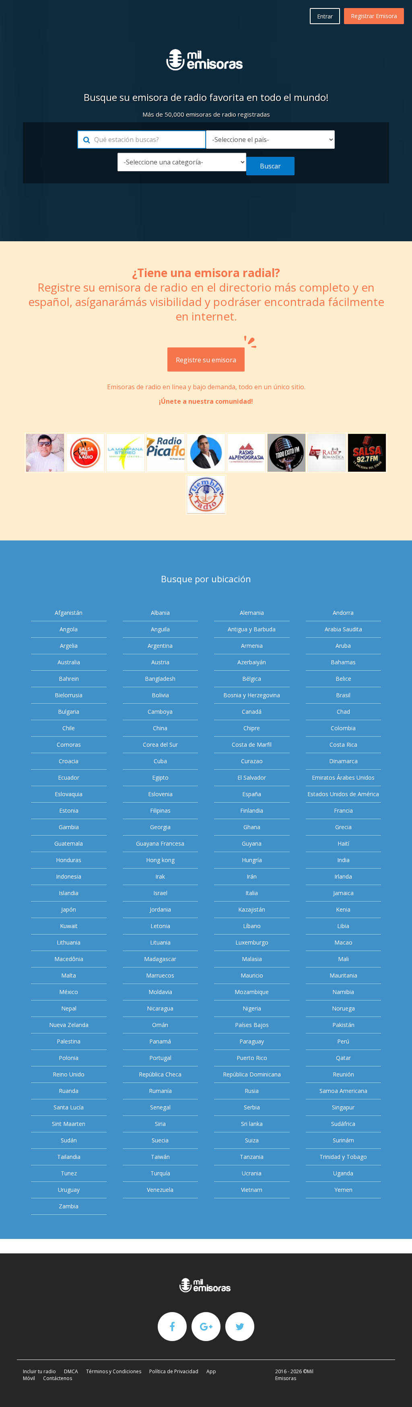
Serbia (252, 1107)
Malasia (252, 959)
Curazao (252, 761)
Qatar (343, 1058)
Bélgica (251, 678)
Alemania (252, 612)
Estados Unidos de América (343, 794)
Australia (69, 662)
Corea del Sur (160, 744)
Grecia (343, 827)
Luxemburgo (251, 942)
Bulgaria (68, 711)
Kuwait (69, 926)
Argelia (69, 645)
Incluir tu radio (39, 1371)
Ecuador (68, 777)
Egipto (160, 777)
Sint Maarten (68, 1124)
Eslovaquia (68, 794)
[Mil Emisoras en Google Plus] (206, 1326)
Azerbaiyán (251, 662)
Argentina (160, 645)
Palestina (68, 1041)
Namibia (343, 992)
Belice (343, 678)
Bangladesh (160, 678)
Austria (160, 662)
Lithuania (68, 942)
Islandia (68, 893)
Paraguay (251, 1041)
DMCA (71, 1371)
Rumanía (160, 1091)
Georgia (160, 827)
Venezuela (160, 1189)
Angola (69, 629)
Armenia (252, 645)
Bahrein (69, 678)
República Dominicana (252, 1074)
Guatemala (68, 843)
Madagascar (160, 959)
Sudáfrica (343, 1124)
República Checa (160, 1074)
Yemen (343, 1189)
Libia (343, 926)
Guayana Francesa (160, 843)
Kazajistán (251, 909)
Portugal (160, 1058)
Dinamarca (343, 761)
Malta (68, 975)
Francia (343, 810)
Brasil (343, 695)
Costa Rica (343, 744)
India (343, 860)
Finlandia (251, 810)
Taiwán (160, 1157)
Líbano (252, 926)
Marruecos (160, 975)
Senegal (160, 1107)
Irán (252, 876)
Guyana (252, 843)
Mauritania (343, 975)
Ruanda (68, 1091)
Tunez (69, 1173)
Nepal (68, 1008)
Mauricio (252, 975)
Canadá (252, 711)
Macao (343, 942)
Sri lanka (252, 1124)
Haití (343, 843)
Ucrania (252, 1173)
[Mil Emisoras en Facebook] (172, 1326)
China (160, 728)
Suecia (160, 1140)
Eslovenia (160, 794)
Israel (160, 893)
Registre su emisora (206, 359)
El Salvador (251, 777)
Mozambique (252, 992)
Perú (343, 1041)
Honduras (68, 860)
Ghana (251, 827)
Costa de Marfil (252, 744)
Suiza (252, 1140)
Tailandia (68, 1157)
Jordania (160, 909)
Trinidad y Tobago (343, 1157)
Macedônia (68, 959)
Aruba (343, 645)
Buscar (270, 166)
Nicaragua (160, 1008)
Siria (160, 1124)
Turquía (160, 1173)
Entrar (325, 16)
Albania (160, 612)
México (68, 992)
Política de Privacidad (173, 1371)
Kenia (343, 909)
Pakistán (343, 1025)
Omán (160, 1025)
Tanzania (252, 1157)
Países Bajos (252, 1025)
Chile (68, 728)
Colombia (343, 728)
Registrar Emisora (374, 16)
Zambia (68, 1206)
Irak (160, 876)
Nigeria (252, 1008)
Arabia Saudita (343, 629)
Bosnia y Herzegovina (251, 695)
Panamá (160, 1041)
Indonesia (68, 876)
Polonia (68, 1058)
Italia (251, 893)
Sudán (69, 1140)
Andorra (343, 612)
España (251, 794)
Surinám (343, 1140)
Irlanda (343, 876)
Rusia (252, 1091)
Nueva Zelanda (69, 1025)
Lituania (160, 942)
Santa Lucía (69, 1107)
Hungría (252, 860)
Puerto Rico (252, 1058)
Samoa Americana (343, 1091)
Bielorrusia (68, 695)
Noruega (343, 1008)
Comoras (69, 744)
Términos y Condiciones (113, 1371)
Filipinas (160, 810)
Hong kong (160, 860)
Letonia (160, 926)
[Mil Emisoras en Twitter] (240, 1326)
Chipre (251, 728)
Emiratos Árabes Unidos (343, 777)
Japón (68, 909)
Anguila (160, 629)
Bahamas (343, 662)
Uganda (343, 1173)
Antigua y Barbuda (252, 629)
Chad (343, 711)
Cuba (160, 761)
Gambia (69, 827)
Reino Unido (68, 1074)
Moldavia (160, 992)
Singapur (343, 1107)
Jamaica (343, 893)
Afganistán (68, 612)
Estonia (68, 810)
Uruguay (69, 1189)
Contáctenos (57, 1378)
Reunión (343, 1074)
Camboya (160, 711)
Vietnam (251, 1189)
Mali (343, 959)
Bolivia (160, 695)
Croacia (68, 761)
